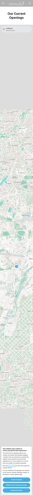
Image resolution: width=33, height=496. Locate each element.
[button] (29, 3)
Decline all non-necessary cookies (16, 485)
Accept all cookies (16, 479)
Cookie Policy (12, 466)
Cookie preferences (17, 490)
